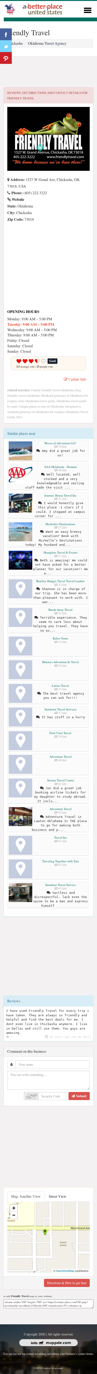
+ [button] (13, 1208)
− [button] (13, 1215)
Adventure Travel (60, 756)
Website (17, 199)
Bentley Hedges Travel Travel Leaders (60, 581)
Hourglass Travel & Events (60, 552)
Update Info (77, 379)
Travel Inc (60, 837)
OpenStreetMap (65, 1271)
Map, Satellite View (26, 1196)
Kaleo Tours (60, 638)
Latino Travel (60, 685)
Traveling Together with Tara (60, 861)
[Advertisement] (48, 72)
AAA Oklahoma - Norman (60, 467)
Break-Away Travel (60, 610)
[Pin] (6, 58)
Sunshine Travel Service (60, 885)
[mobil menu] (88, 9)
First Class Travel (60, 733)
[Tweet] (6, 46)
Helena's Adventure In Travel (60, 662)
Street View (57, 1196)
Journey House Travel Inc (60, 495)
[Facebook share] (6, 34)
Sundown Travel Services (60, 709)
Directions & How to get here (67, 1283)
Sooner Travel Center (60, 780)
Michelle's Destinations (60, 524)
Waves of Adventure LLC (60, 443)
